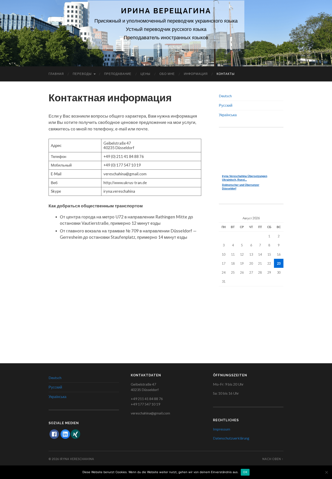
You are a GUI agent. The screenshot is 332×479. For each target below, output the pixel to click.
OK (245, 472)
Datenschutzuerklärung (231, 438)
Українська (228, 115)
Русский (225, 105)
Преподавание (117, 74)
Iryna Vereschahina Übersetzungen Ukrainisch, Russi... (244, 178)
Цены (145, 74)
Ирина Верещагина (166, 11)
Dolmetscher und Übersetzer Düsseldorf (240, 186)
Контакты (226, 74)
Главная (56, 74)
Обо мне (167, 74)
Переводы (82, 74)
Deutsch (225, 96)
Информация (196, 74)
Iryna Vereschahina (77, 459)
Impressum (221, 429)
